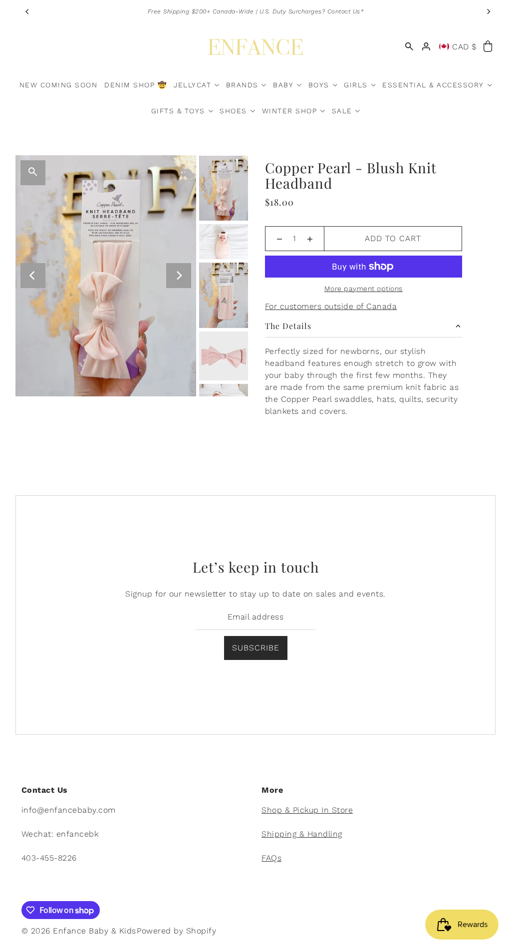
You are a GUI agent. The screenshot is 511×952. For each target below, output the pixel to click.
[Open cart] (488, 46)
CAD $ (464, 46)
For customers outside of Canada (331, 306)
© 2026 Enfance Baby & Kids (78, 931)
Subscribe (255, 647)
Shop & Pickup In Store (307, 810)
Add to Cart (393, 238)
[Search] (409, 46)
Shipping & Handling (301, 834)
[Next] (488, 11)
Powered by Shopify (176, 931)
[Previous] (27, 11)
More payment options (363, 289)
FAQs (271, 858)
